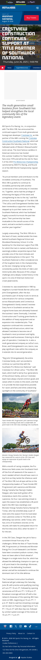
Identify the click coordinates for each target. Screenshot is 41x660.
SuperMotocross (22, 68)
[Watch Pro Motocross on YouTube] (25, 626)
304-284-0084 (7, 653)
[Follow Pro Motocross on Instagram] (20, 626)
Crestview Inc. (26, 135)
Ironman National (7, 17)
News (9, 68)
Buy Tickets (31, 18)
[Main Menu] (37, 8)
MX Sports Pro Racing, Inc (22, 638)
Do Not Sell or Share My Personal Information (19, 646)
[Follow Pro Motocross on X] (15, 626)
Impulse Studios (26, 657)
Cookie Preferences (9, 643)
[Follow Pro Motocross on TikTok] (30, 626)
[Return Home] (9, 8)
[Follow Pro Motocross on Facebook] (11, 626)
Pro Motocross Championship (25, 162)
